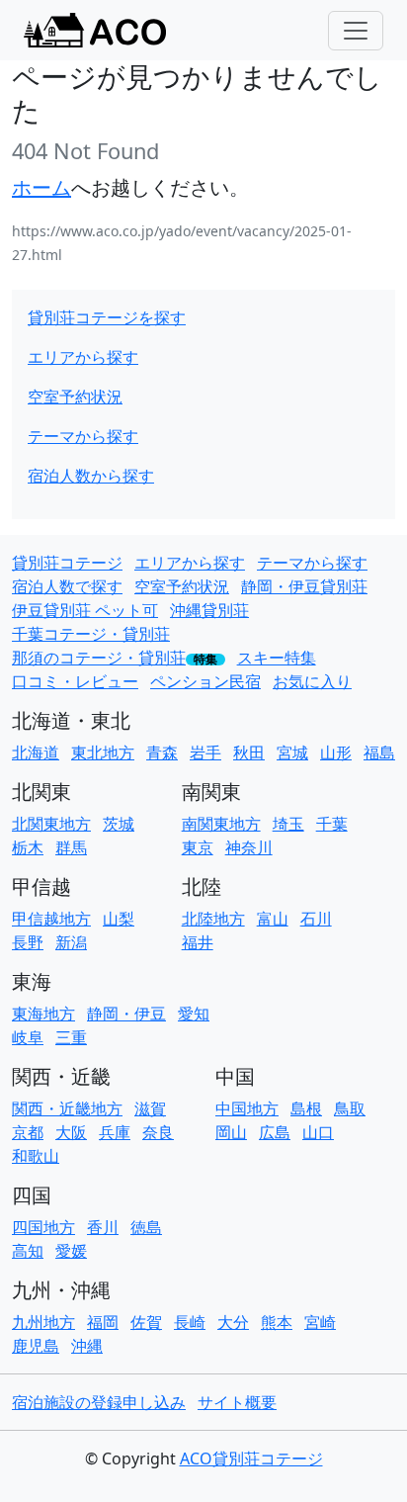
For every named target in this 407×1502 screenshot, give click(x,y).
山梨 (118, 918)
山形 (336, 752)
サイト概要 (237, 1402)
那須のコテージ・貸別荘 (99, 657)
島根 (306, 1108)
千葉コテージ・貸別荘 (91, 634)
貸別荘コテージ (67, 563)
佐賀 (146, 1322)
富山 (272, 918)
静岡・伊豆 (126, 1013)
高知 (27, 1251)
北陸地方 (213, 918)
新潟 (71, 942)
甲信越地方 (51, 918)
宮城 (292, 752)
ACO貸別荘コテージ (251, 1458)
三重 (71, 1037)
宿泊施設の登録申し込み (99, 1402)
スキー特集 (276, 657)
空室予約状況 (75, 396)
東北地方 (102, 752)
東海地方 (43, 1013)
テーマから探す (83, 436)
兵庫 (114, 1132)
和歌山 (35, 1156)
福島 (379, 752)
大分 (233, 1322)
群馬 (71, 847)
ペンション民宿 (205, 681)
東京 (197, 847)
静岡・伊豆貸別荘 (304, 586)
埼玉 (288, 824)
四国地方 (43, 1227)
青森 (162, 752)
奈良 (158, 1132)
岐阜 (27, 1037)
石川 (316, 918)
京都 (27, 1132)
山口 (318, 1132)
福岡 (103, 1322)
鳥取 (350, 1108)
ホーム (41, 187)
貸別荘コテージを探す (107, 317)
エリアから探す (83, 357)
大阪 (71, 1132)
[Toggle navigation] (355, 30)
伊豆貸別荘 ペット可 (85, 610)
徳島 (146, 1227)
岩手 (205, 752)
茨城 (118, 824)
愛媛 (71, 1251)
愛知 (193, 1013)
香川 (103, 1227)
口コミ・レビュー (75, 681)
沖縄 (87, 1346)
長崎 (189, 1322)
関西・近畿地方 (67, 1108)
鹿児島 (35, 1346)
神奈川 (249, 847)
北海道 (35, 752)
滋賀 (150, 1108)
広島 (274, 1132)
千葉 (332, 824)
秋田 (249, 752)
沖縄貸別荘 (209, 610)
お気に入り (312, 681)
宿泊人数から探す (91, 475)
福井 (197, 942)
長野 (27, 942)
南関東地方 (221, 824)
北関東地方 (51, 824)
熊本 (276, 1322)
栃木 (27, 847)
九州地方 (43, 1322)
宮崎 (320, 1322)
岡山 (231, 1132)
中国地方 (247, 1108)
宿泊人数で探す (67, 586)
